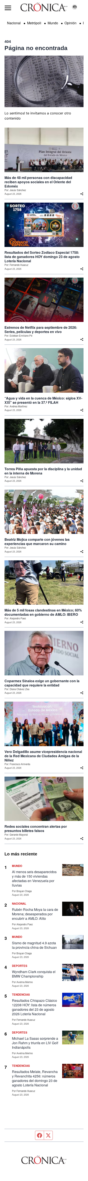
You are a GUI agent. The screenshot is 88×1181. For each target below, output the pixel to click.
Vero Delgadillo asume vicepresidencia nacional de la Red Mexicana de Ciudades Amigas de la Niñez (43, 756)
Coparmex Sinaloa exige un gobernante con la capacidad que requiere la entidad (41, 683)
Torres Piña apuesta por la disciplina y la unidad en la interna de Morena (43, 471)
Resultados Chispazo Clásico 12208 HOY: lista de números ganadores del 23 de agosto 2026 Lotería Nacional (34, 1007)
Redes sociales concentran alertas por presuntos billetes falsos (35, 828)
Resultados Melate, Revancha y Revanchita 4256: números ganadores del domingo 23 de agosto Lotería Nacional (35, 1078)
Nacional (14, 22)
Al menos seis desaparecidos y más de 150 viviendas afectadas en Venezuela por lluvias (34, 878)
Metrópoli (34, 22)
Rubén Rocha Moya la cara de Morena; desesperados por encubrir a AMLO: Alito (35, 914)
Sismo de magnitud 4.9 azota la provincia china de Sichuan (34, 945)
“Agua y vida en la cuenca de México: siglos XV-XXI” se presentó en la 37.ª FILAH (43, 400)
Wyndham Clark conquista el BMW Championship (34, 974)
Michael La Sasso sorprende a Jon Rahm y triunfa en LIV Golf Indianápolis (35, 1043)
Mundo (53, 22)
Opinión (70, 22)
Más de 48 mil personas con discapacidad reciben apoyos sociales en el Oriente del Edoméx (38, 182)
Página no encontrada (35, 48)
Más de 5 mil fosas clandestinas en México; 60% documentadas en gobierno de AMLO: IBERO (43, 612)
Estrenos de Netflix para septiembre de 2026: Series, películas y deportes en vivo (40, 329)
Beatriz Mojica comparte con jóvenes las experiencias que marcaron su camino (37, 541)
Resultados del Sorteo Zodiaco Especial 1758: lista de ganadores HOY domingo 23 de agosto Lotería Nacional (42, 256)
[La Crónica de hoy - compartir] (82, 194)
